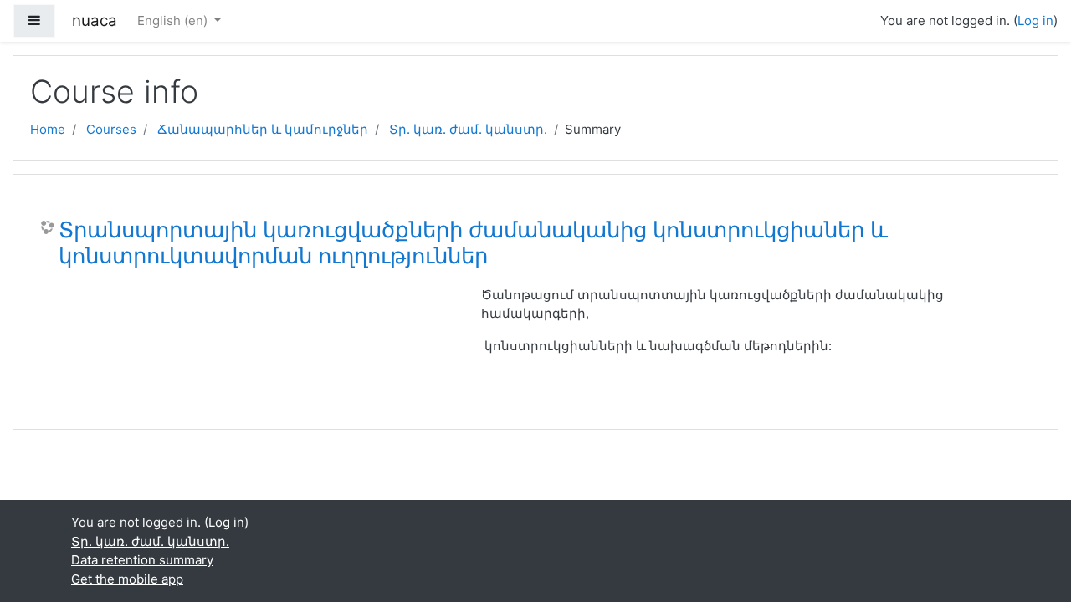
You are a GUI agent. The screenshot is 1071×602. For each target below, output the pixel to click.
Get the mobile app (127, 579)
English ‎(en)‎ (174, 20)
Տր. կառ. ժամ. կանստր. (468, 129)
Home (47, 129)
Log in (1035, 20)
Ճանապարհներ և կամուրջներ (262, 129)
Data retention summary (142, 560)
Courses (111, 129)
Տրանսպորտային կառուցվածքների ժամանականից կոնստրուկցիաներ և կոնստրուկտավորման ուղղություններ (473, 243)
